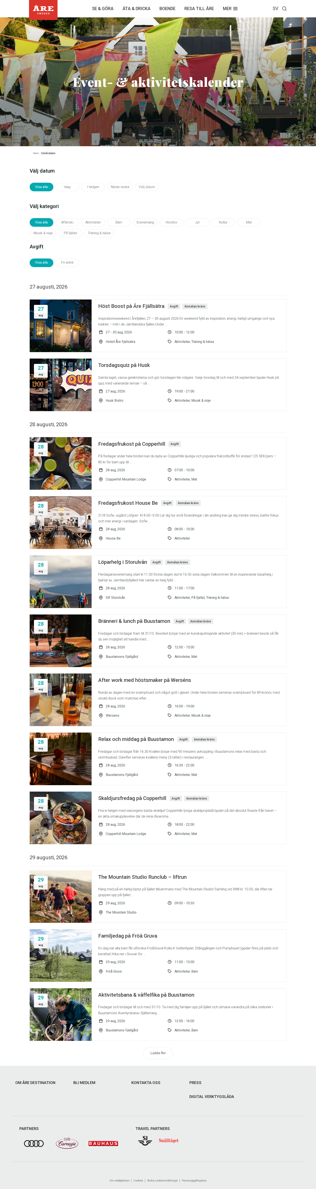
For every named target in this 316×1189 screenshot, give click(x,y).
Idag (67, 187)
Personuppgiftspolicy (194, 1180)
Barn (118, 222)
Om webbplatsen (119, 1180)
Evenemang (145, 222)
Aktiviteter (93, 222)
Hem (36, 153)
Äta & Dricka (136, 8)
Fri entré (67, 262)
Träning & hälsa (99, 233)
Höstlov (171, 222)
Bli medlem (84, 1083)
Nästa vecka (120, 187)
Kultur (223, 222)
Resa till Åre (199, 8)
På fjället (70, 233)
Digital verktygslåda (211, 1097)
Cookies (138, 1180)
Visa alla (41, 187)
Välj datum (147, 187)
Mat (249, 222)
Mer (227, 8)
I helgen (93, 187)
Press (195, 1083)
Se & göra (103, 8)
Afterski (67, 222)
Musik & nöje (43, 233)
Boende (167, 8)
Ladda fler (158, 1053)
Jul (197, 222)
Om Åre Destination (35, 1083)
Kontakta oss (145, 1083)
